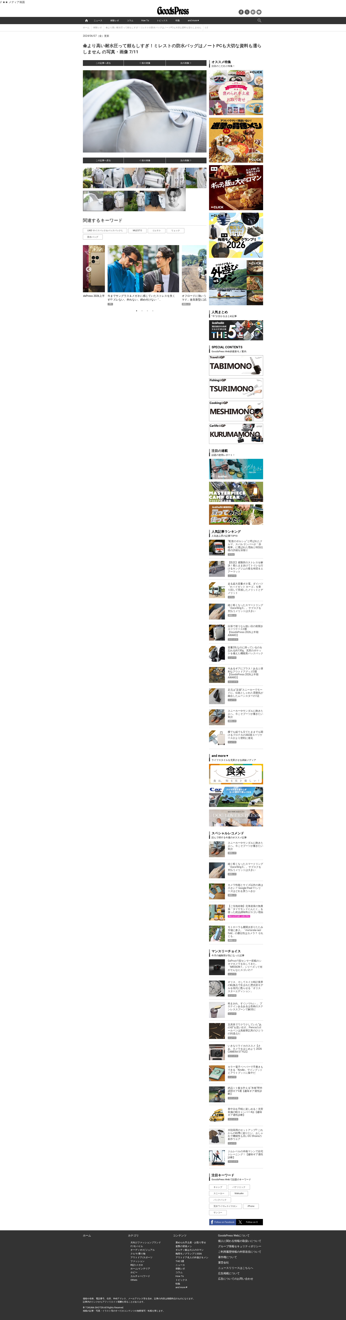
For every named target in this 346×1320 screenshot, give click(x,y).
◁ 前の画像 (144, 63)
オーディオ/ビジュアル (142, 1250)
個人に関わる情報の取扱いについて (239, 1241)
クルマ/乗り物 (137, 1253)
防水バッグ (92, 237)
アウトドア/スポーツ (141, 1257)
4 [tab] (153, 311)
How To (145, 20)
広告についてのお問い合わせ (235, 1278)
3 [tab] (147, 311)
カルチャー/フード (140, 1276)
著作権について (227, 1257)
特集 (178, 20)
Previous (87, 268)
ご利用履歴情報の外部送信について (239, 1251)
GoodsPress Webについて (234, 1235)
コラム (130, 20)
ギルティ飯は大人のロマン (190, 1250)
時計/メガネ (136, 1265)
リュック (175, 230)
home (86, 20)
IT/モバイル (136, 1246)
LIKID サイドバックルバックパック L (105, 230)
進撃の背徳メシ (184, 1246)
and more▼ (193, 20)
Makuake (239, 1193)
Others (133, 1280)
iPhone (251, 1206)
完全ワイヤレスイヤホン (225, 1206)
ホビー (133, 1272)
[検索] (259, 20)
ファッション (137, 1261)
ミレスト (156, 230)
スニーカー (219, 1193)
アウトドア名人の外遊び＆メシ (192, 1257)
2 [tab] (142, 311)
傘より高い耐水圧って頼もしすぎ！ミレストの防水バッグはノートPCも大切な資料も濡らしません (153, 27)
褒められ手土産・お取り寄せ (191, 1242)
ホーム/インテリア (140, 1268)
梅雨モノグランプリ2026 (189, 1253)
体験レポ (114, 20)
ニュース (98, 20)
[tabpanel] (145, 275)
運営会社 (223, 1262)
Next (199, 268)
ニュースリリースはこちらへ (235, 1268)
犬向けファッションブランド (145, 1242)
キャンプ (218, 1187)
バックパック (220, 1200)
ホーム (86, 27)
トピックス (162, 20)
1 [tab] (136, 311)
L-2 (206, 27)
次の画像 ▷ (186, 63)
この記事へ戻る (103, 63)
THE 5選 (180, 1261)
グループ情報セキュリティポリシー (239, 1246)
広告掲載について (229, 1273)
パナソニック (238, 1187)
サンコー (218, 1212)
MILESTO (137, 230)
